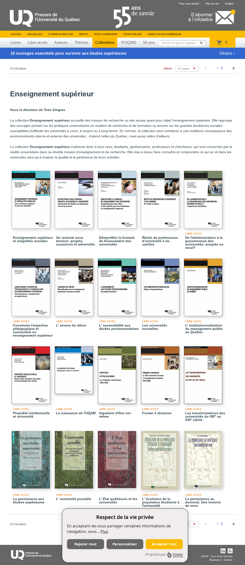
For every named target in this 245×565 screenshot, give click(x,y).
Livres (16, 43)
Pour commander (105, 34)
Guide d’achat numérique (164, 34)
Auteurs (60, 43)
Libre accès (37, 43)
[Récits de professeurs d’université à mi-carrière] (160, 197)
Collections (104, 43)
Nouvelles (35, 34)
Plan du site (212, 3)
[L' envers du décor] (74, 285)
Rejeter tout (85, 544)
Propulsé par (155, 554)
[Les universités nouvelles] (160, 285)
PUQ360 (128, 43)
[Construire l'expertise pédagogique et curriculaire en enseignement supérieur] (31, 285)
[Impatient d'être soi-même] (117, 373)
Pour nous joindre (189, 3)
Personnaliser (124, 544)
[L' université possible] (74, 457)
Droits (83, 34)
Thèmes (81, 43)
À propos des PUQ (60, 34)
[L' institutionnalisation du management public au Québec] (203, 285)
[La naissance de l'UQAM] (74, 368)
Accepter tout (164, 544)
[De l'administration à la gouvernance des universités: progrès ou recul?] (203, 197)
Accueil (16, 34)
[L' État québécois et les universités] (117, 457)
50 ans (149, 43)
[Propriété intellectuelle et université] (31, 373)
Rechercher (202, 43)
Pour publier (132, 34)
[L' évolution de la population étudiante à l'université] (160, 458)
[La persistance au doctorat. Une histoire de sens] (203, 457)
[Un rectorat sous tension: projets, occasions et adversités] (74, 197)
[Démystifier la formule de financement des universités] (117, 197)
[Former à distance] (160, 373)
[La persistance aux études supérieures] (31, 457)
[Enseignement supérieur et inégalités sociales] (31, 197)
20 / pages (184, 68)
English (229, 3)
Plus (104, 531)
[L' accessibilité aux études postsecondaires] (117, 285)
